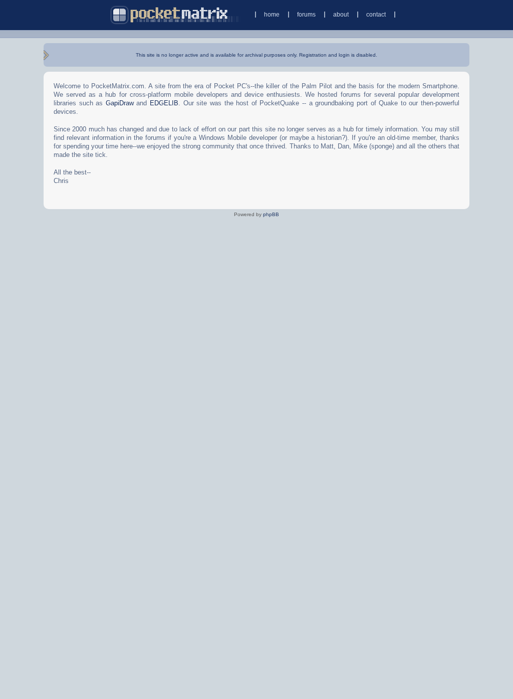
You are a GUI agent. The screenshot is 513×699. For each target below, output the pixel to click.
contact (376, 14)
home (272, 14)
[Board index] (175, 15)
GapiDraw (120, 103)
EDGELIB (164, 103)
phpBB (271, 214)
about (341, 14)
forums (306, 14)
